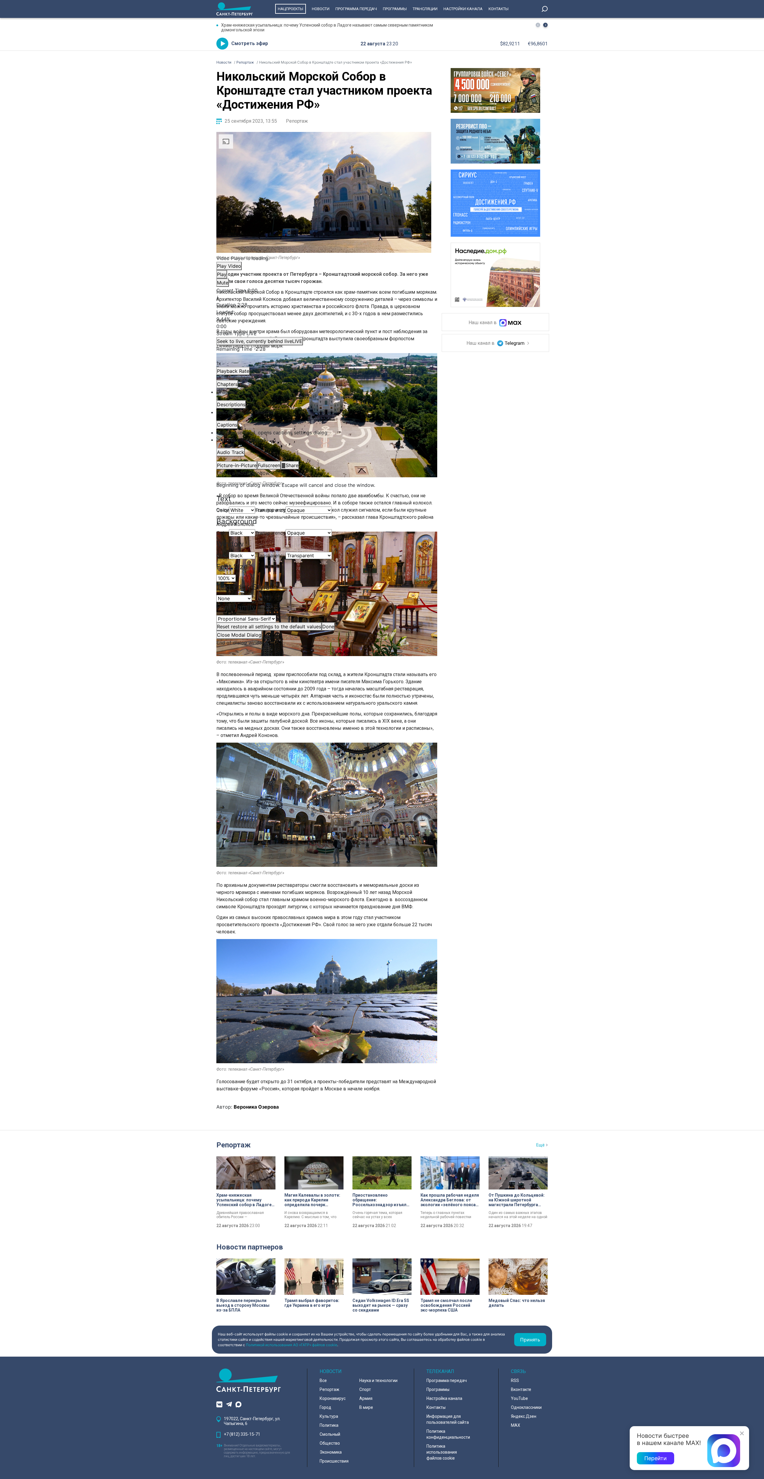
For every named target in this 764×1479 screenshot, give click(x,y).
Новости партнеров (249, 1247)
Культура (329, 1416)
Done (328, 627)
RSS (515, 1380)
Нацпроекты (290, 9)
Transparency (270, 510)
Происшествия (334, 1461)
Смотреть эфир (249, 43)
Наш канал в (483, 323)
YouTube (519, 1398)
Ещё (540, 1145)
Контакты (499, 9)
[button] (545, 25)
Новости (320, 9)
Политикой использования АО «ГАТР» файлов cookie (291, 1345)
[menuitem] (323, 432)
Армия (365, 1398)
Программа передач (356, 9)
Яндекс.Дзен (523, 1416)
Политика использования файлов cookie (441, 1452)
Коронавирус (333, 1398)
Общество (330, 1443)
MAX (515, 1425)
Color (222, 510)
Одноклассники (526, 1407)
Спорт (365, 1389)
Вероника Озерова (256, 1107)
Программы (395, 9)
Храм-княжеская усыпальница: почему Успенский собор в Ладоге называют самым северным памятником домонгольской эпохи (327, 27)
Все (323, 1380)
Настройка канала (444, 1398)
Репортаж (297, 121)
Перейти (655, 1458)
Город (325, 1407)
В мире (366, 1407)
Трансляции (425, 9)
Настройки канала (463, 9)
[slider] (323, 319)
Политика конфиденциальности (448, 1434)
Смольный (330, 1434)
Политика (329, 1425)
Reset (269, 627)
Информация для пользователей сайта (447, 1419)
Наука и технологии (378, 1380)
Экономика (331, 1452)
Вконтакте (521, 1389)
